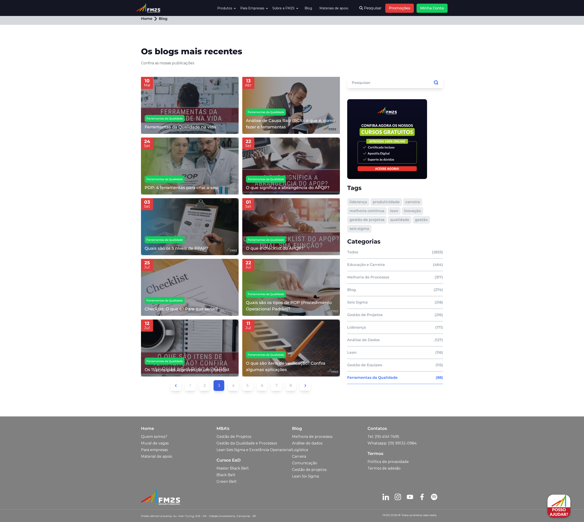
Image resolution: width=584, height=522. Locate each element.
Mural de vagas (155, 443)
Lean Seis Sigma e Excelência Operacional (254, 450)
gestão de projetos (366, 220)
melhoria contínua (366, 211)
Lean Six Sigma (305, 476)
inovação (412, 211)
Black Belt (225, 475)
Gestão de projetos (309, 469)
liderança (358, 202)
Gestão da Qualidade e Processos (246, 443)
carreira (412, 202)
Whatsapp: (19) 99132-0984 (392, 443)
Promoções (399, 8)
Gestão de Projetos (233, 436)
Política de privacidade (388, 462)
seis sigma (359, 228)
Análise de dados (307, 443)
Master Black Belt (232, 468)
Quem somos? (154, 436)
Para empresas (154, 450)
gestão (421, 220)
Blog (308, 8)
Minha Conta (432, 8)
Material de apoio (156, 456)
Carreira (299, 456)
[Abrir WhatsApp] (11, 510)
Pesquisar (372, 8)
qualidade (399, 220)
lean (394, 211)
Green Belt (226, 481)
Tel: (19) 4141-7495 (383, 436)
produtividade (386, 202)
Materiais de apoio (333, 8)
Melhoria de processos (312, 436)
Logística (300, 450)
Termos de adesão (384, 468)
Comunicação (304, 463)
